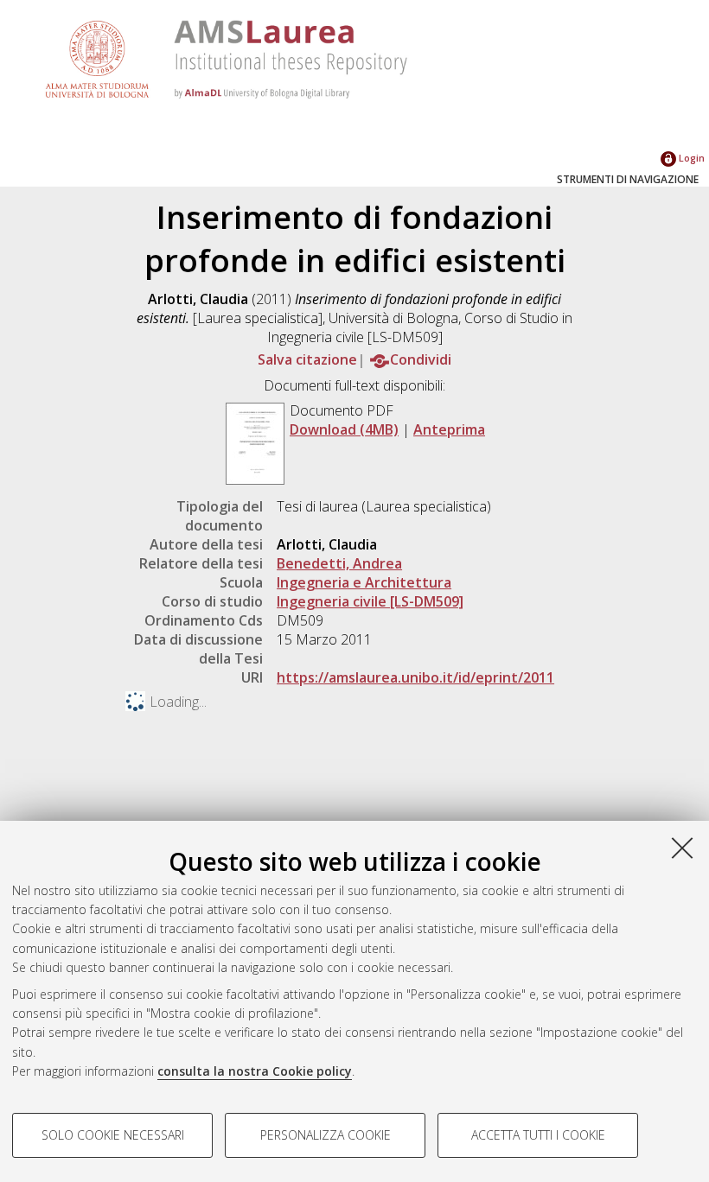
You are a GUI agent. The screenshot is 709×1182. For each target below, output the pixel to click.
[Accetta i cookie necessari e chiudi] (682, 847)
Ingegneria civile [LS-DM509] (370, 601)
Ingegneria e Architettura (364, 582)
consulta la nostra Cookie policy (254, 1071)
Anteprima (449, 429)
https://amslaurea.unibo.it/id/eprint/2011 (415, 677)
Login (690, 157)
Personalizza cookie (325, 1135)
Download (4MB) (344, 429)
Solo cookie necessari (113, 1135)
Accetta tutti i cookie (538, 1135)
